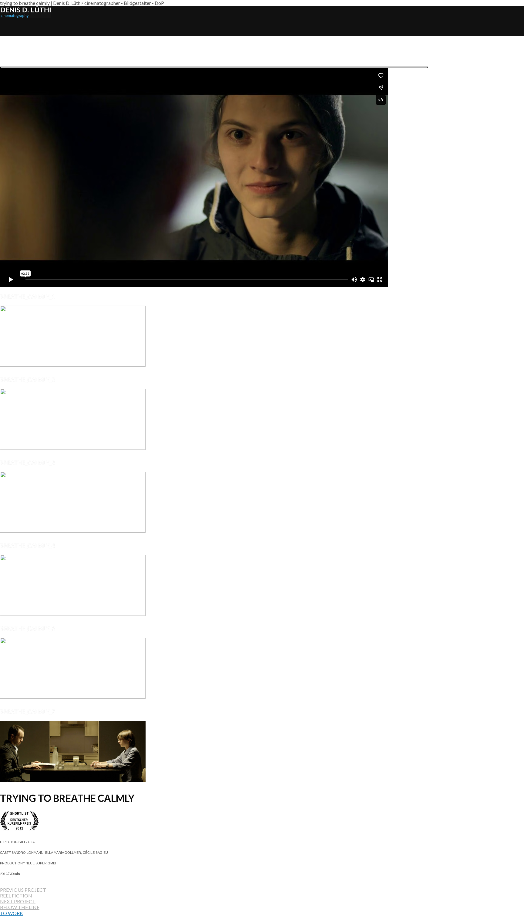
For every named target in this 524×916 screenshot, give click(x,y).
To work (11, 913)
